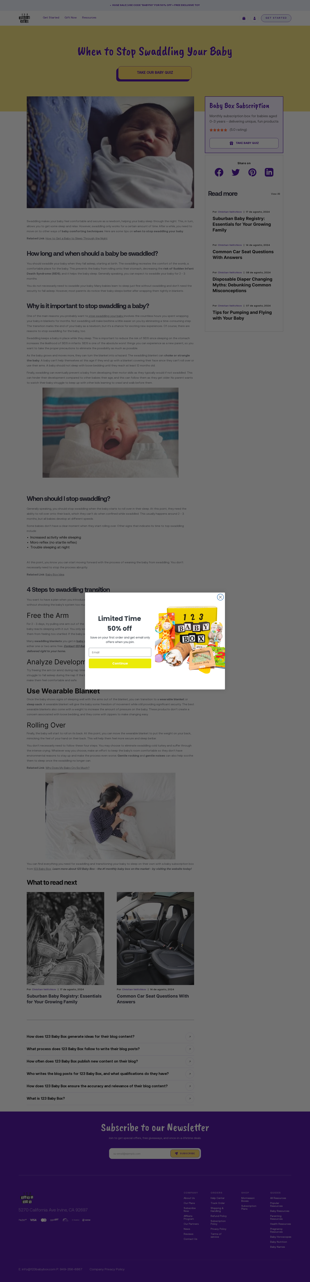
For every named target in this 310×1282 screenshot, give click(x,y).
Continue (120, 663)
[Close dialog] (220, 597)
